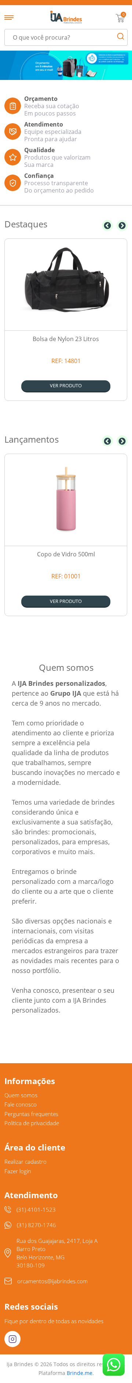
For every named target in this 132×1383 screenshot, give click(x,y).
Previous (107, 225)
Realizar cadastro (25, 1161)
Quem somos (20, 1095)
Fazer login (17, 1171)
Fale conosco (20, 1104)
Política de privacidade (31, 1123)
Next (122, 225)
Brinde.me (79, 1372)
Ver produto (66, 385)
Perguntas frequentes (31, 1113)
